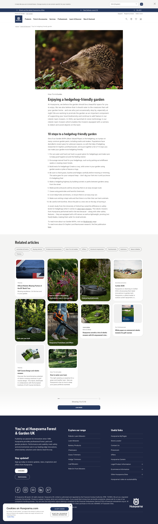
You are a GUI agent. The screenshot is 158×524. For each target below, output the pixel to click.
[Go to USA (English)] (141, 4)
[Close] (70, 505)
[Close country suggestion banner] (154, 3)
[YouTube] (33, 490)
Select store (139, 13)
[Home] (18, 19)
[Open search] (126, 19)
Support (120, 13)
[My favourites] (136, 19)
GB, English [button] (29, 13)
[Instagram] (25, 490)
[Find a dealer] (131, 19)
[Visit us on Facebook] (17, 490)
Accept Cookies (60, 509)
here (49, 227)
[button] (28, 19)
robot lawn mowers (84, 209)
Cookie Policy (10, 517)
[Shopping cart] (141, 19)
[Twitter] (48, 490)
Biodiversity (87, 222)
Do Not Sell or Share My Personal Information (59, 514)
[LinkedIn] (41, 490)
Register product (129, 13)
